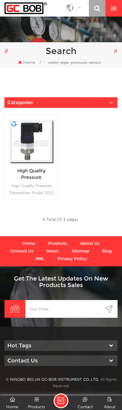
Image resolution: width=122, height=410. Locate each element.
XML (39, 258)
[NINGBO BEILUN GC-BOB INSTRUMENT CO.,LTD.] (25, 8)
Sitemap (80, 251)
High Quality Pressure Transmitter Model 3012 (31, 174)
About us (89, 243)
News (52, 251)
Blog (107, 251)
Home (29, 62)
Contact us (21, 251)
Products (57, 243)
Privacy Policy (72, 258)
